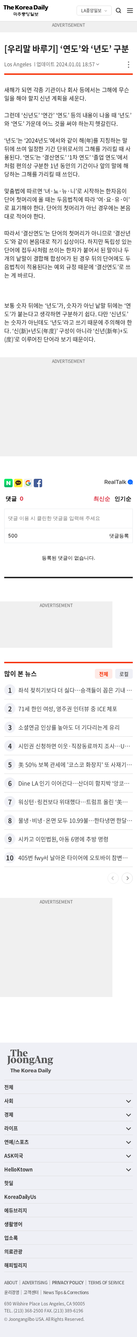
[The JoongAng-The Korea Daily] (30, 1061)
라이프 (11, 1127)
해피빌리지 (15, 1264)
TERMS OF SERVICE (106, 1282)
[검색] (119, 10)
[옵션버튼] (128, 64)
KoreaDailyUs (20, 1196)
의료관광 (13, 1251)
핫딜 (8, 1182)
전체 (103, 673)
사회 (8, 1100)
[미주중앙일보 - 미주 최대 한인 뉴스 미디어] (26, 10)
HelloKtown (18, 1169)
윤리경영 (11, 1292)
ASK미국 (13, 1155)
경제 (8, 1114)
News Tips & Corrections (66, 1292)
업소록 (11, 1237)
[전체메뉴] (130, 10)
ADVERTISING (34, 1282)
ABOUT (11, 1282)
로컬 (124, 673)
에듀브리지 (15, 1210)
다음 (127, 878)
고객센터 (31, 1292)
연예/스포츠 (16, 1141)
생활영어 (13, 1223)
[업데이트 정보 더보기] (68, 64)
